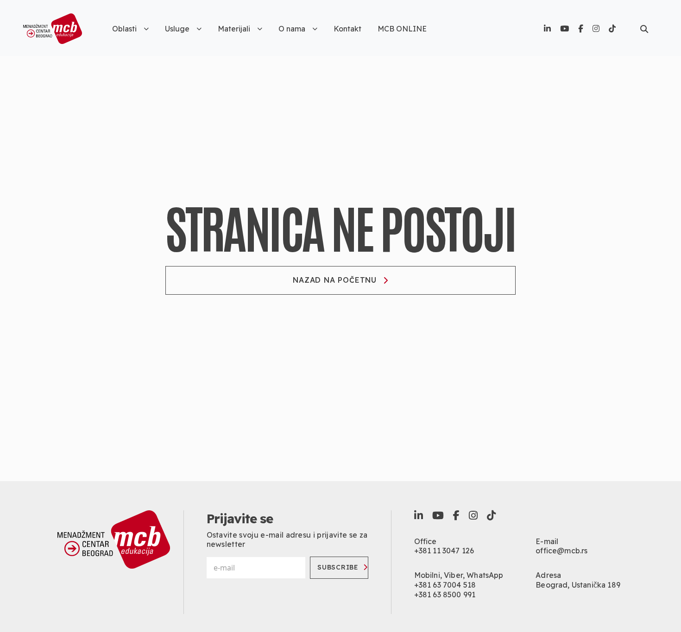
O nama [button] (291, 28)
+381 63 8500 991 (445, 594)
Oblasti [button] (124, 28)
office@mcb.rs (561, 550)
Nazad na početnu (335, 280)
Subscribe (337, 567)
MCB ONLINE (402, 28)
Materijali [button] (234, 28)
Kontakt (347, 28)
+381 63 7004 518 (445, 584)
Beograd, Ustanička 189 (578, 584)
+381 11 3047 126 (444, 550)
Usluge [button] (177, 28)
